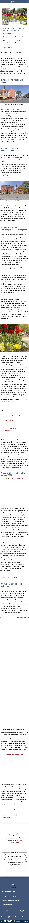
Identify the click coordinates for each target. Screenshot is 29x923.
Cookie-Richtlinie (22, 917)
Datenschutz (12, 917)
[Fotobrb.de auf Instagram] (14, 911)
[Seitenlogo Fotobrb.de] (14, 1)
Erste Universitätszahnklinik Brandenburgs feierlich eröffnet (14, 857)
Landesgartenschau (6, 817)
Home (4, 6)
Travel (7, 6)
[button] (25, 47)
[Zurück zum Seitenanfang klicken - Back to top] (22, 910)
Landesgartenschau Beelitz (14, 416)
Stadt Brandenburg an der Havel (10, 896)
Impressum (4, 917)
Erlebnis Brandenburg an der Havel (11, 900)
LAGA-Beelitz (13, 815)
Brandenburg (4, 815)
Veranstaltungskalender (8, 904)
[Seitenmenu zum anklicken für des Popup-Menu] (27, 2)
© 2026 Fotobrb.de (7, 920)
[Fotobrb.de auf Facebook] (7, 911)
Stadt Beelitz (9, 420)
